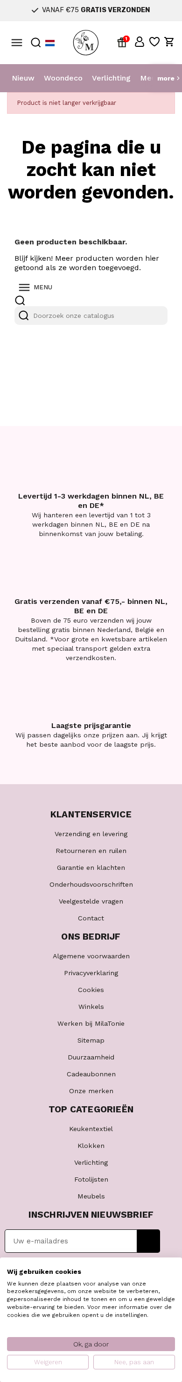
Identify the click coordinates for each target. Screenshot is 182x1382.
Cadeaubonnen (91, 1074)
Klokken (91, 1145)
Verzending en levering (91, 834)
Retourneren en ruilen (91, 850)
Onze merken (91, 1091)
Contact (91, 918)
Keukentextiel (91, 1128)
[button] (139, 42)
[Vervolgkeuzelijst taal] (50, 43)
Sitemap (91, 1040)
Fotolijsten (91, 1179)
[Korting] (123, 42)
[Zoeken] (23, 315)
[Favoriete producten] (154, 42)
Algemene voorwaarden (91, 956)
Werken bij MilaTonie (91, 1023)
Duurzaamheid (91, 1057)
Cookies (91, 989)
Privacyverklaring (91, 973)
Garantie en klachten (91, 867)
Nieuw (23, 78)
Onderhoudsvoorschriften (91, 884)
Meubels (91, 1196)
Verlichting (111, 78)
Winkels (91, 1006)
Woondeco (63, 78)
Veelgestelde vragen (91, 901)
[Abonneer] (148, 1241)
